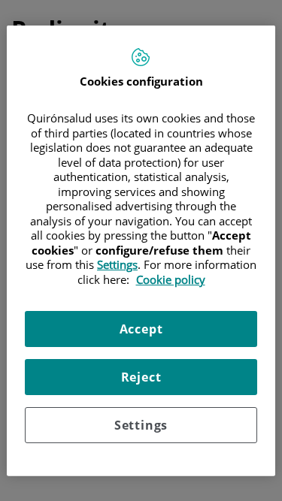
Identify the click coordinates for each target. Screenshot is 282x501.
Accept (141, 329)
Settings (141, 425)
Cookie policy (170, 278)
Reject (141, 377)
